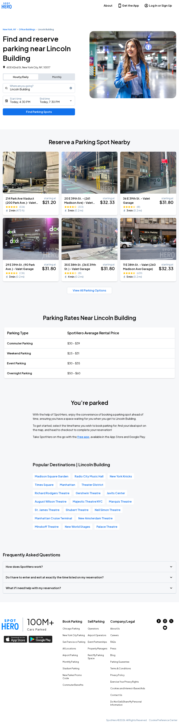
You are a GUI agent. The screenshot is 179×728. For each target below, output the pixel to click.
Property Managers (97, 648)
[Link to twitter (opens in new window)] (171, 622)
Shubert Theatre (77, 510)
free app (83, 437)
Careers (114, 635)
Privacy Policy (117, 675)
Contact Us (116, 695)
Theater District (92, 484)
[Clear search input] (70, 88)
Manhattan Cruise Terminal (53, 518)
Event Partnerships (97, 642)
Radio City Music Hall (89, 476)
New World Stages (77, 526)
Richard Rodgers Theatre (52, 493)
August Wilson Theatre (50, 501)
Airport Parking (70, 655)
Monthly (57, 76)
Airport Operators (97, 635)
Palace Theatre (106, 526)
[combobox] (39, 88)
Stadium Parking (71, 668)
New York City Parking (74, 635)
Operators (93, 628)
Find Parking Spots (39, 112)
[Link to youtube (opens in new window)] (165, 628)
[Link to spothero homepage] (10, 624)
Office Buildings (27, 29)
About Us (115, 628)
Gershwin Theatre (88, 493)
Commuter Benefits (73, 685)
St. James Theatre (47, 510)
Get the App (130, 5)
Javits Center (116, 493)
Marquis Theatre (120, 501)
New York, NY (9, 29)
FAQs (113, 642)
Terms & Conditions (120, 668)
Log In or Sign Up (160, 5)
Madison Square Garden (51, 476)
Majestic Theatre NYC (88, 501)
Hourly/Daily (21, 76)
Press (113, 648)
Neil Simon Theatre (107, 510)
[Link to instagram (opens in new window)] (165, 622)
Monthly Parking (71, 662)
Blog (112, 655)
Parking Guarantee (119, 662)
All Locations (69, 648)
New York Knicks (121, 476)
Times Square (44, 484)
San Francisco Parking (74, 642)
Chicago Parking (71, 628)
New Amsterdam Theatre (95, 518)
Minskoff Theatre (47, 526)
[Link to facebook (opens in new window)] (159, 622)
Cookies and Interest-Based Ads (127, 688)
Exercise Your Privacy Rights (124, 681)
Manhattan (67, 484)
